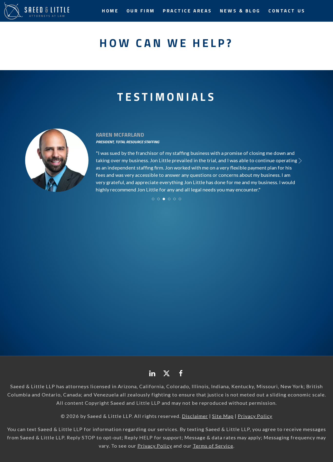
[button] (33, 161)
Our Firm (141, 10)
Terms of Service (213, 446)
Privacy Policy (255, 416)
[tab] (153, 199)
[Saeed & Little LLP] (36, 10)
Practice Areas (187, 10)
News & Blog (240, 10)
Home (110, 10)
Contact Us (286, 10)
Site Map (223, 416)
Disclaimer (195, 416)
